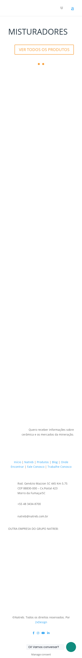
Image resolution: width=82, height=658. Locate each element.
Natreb (29, 462)
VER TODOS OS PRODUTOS (44, 49)
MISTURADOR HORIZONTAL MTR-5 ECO (40, 151)
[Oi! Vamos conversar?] (71, 647)
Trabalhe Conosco (59, 467)
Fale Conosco (35, 467)
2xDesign (41, 622)
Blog (55, 462)
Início (17, 462)
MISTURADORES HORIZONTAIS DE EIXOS (37, 279)
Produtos (43, 462)
